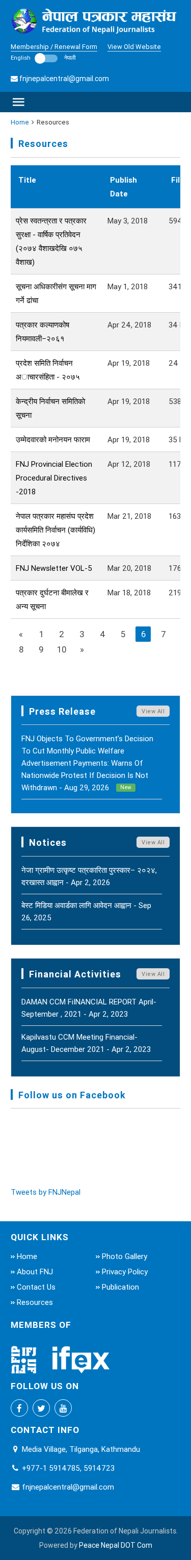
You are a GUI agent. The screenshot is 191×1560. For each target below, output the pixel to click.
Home (20, 122)
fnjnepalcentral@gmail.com (64, 78)
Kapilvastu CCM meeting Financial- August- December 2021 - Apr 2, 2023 (86, 1043)
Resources (35, 1302)
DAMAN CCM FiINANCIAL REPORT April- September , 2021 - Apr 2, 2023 (88, 1008)
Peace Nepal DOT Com (115, 1545)
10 (61, 649)
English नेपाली (43, 57)
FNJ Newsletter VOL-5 (54, 568)
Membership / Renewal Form (54, 46)
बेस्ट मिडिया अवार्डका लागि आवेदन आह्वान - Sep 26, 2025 (86, 911)
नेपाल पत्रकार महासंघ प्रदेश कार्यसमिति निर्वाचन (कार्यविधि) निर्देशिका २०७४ (55, 529)
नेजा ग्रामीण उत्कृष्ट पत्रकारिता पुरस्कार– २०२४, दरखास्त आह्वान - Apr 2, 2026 (89, 876)
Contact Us (36, 1287)
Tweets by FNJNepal (45, 1192)
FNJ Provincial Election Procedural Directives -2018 (54, 477)
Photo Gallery (124, 1256)
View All (153, 711)
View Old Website (134, 46)
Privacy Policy (125, 1271)
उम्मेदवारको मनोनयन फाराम (53, 439)
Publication (120, 1287)
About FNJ (35, 1271)
